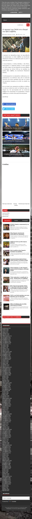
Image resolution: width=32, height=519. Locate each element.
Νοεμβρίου (5, 339)
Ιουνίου (4, 330)
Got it (20, 12)
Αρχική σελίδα (5, 213)
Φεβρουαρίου (5, 336)
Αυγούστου (5, 328)
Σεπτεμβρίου (5, 342)
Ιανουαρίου (5, 337)
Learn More (13, 12)
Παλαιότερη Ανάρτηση (24, 203)
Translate (14, 501)
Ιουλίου (4, 329)
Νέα (24, 34)
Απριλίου (4, 333)
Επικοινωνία (5, 216)
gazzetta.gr (5, 96)
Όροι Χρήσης (5, 214)
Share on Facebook (10, 104)
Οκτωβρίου (5, 341)
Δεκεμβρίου (5, 338)
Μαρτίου (4, 334)
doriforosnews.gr (22, 508)
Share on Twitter (10, 108)
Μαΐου (3, 332)
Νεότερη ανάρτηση (7, 203)
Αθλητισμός (20, 34)
